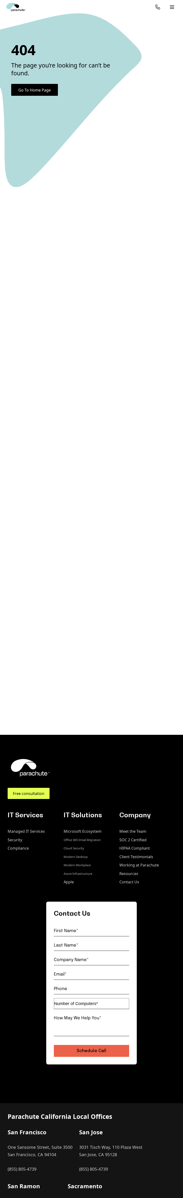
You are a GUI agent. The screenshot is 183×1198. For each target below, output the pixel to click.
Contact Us (129, 882)
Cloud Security (74, 848)
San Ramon (24, 1186)
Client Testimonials (136, 856)
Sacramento (85, 1186)
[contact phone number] (158, 7)
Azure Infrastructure (78, 873)
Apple (69, 882)
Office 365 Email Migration (82, 840)
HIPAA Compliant (134, 848)
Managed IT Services (26, 831)
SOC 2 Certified (133, 839)
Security (15, 839)
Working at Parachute (139, 865)
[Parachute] (16, 7)
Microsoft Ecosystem (83, 831)
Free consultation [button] (28, 793)
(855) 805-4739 (22, 1169)
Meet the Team (132, 831)
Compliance (18, 848)
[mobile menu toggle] (172, 7)
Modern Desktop (76, 857)
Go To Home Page (34, 90)
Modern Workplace (77, 865)
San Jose (91, 1132)
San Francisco (27, 1132)
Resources (128, 873)
